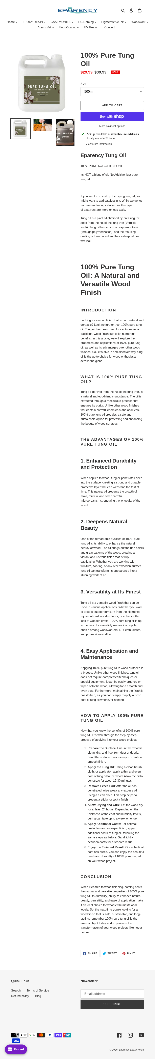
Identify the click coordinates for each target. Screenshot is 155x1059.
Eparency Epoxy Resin (131, 1049)
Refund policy (20, 996)
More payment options (112, 126)
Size (83, 83)
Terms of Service (38, 990)
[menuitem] (12, 22)
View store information (99, 143)
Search (16, 990)
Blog (38, 996)
